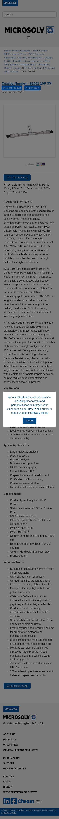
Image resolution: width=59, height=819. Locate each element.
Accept (29, 420)
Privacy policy (40, 412)
